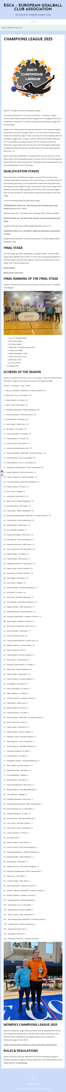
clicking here (22, 1063)
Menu (33, 22)
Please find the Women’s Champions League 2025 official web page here (30, 1045)
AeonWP (48, 1088)
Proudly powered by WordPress (23, 1088)
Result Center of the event (13, 273)
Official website (9, 268)
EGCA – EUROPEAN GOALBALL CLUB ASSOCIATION (33, 7)
